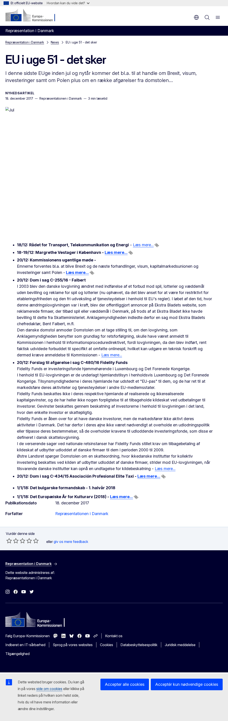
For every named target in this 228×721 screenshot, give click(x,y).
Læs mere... (143, 244)
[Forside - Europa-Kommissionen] (32, 15)
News (55, 42)
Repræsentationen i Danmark (81, 513)
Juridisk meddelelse (180, 645)
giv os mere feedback (71, 541)
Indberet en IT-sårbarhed (25, 645)
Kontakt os (113, 636)
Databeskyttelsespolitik (138, 645)
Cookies (106, 645)
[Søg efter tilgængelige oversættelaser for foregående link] (157, 245)
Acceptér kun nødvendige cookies (186, 684)
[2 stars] (12, 541)
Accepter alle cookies (125, 684)
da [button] (196, 17)
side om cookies (49, 688)
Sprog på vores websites (73, 645)
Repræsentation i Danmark (24, 42)
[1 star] (9, 541)
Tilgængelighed (17, 653)
